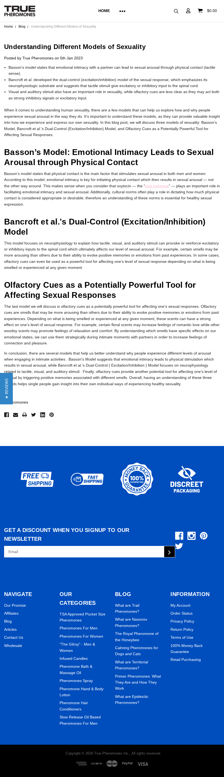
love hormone (157, 186)
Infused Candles (74, 658)
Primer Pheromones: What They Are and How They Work (138, 682)
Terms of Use (181, 637)
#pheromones (16, 402)
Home (104, 10)
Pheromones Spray (76, 680)
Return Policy (181, 629)
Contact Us (13, 637)
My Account (180, 605)
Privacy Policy (182, 621)
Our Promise (15, 605)
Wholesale (13, 645)
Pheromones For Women (81, 636)
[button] (6, 388)
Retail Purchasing (185, 659)
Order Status (181, 613)
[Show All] (120, 11)
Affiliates (11, 613)
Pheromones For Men (79, 628)
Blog (8, 621)
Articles (10, 629)
